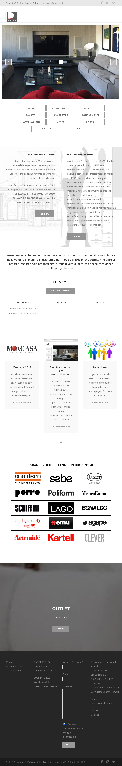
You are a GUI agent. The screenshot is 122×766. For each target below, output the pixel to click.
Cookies (95, 714)
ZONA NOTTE (90, 108)
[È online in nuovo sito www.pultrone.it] (61, 350)
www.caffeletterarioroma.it (105, 691)
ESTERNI (46, 128)
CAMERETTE (60, 115)
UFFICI (61, 122)
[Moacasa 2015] (22, 350)
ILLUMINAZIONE (31, 122)
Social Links (100, 367)
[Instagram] (108, 3)
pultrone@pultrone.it (53, 2)
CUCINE (31, 108)
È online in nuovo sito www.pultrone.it (61, 370)
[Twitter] (114, 3)
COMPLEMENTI (90, 115)
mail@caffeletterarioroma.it (105, 687)
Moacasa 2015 (22, 367)
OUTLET (75, 128)
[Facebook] (102, 3)
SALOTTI (31, 115)
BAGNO (90, 122)
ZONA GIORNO (60, 108)
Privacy (94, 710)
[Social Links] (100, 350)
